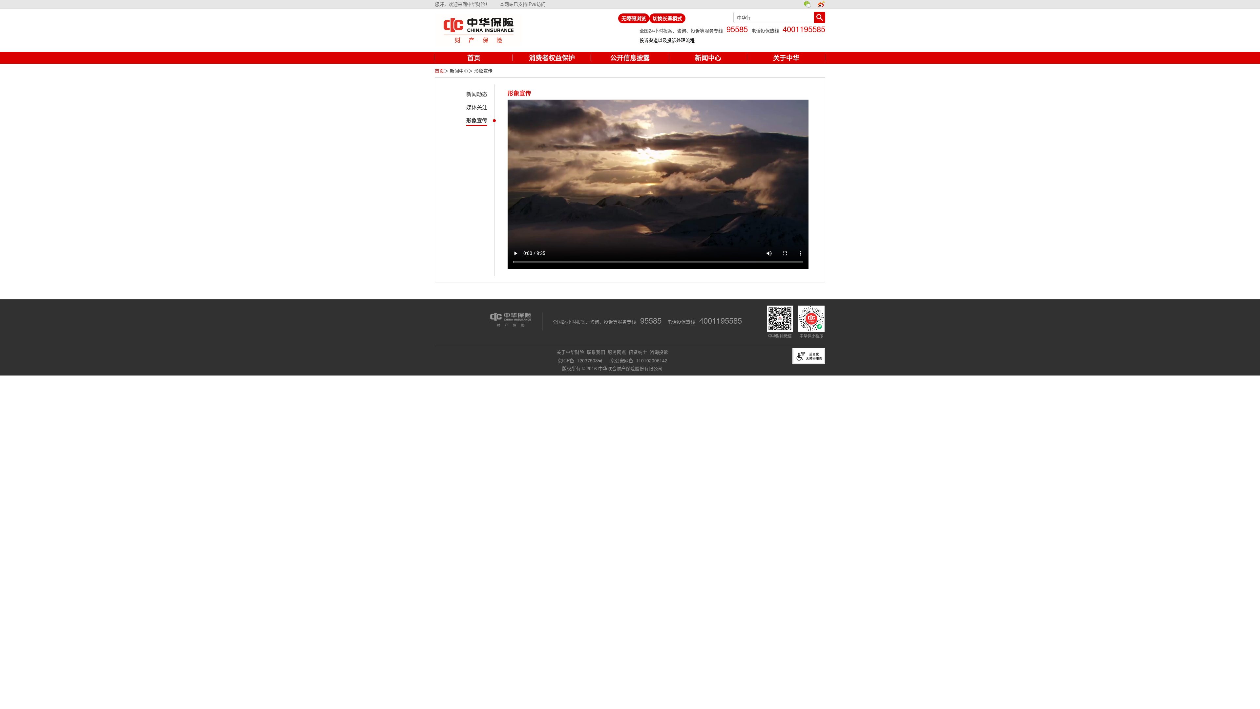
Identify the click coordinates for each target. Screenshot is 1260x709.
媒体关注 (476, 107)
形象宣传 (476, 120)
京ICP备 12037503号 (580, 360)
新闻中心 (459, 70)
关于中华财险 (570, 352)
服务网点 (617, 352)
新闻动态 (476, 94)
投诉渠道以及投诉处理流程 (667, 40)
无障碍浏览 (633, 18)
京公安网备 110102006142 (638, 360)
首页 (439, 70)
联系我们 (596, 352)
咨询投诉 (659, 352)
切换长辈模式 (667, 18)
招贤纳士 (638, 352)
